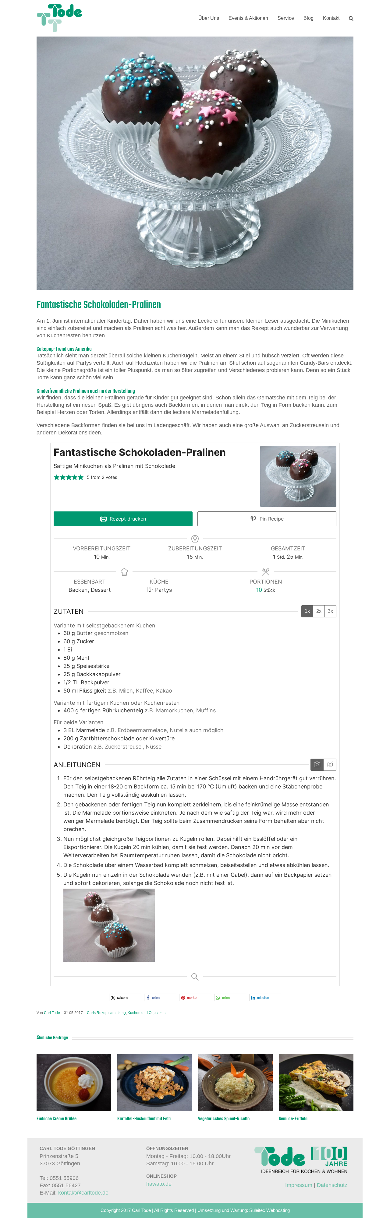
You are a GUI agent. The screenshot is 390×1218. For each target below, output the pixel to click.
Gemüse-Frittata (293, 1118)
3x (330, 611)
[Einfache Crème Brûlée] (74, 1057)
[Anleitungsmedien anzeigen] (317, 764)
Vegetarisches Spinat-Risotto (224, 1118)
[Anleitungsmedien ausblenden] (329, 764)
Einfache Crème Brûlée (56, 1118)
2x (318, 611)
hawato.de (159, 1184)
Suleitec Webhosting (269, 1210)
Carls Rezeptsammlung (106, 1013)
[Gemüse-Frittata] (316, 1057)
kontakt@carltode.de (83, 1193)
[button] (351, 18)
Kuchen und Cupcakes (146, 1013)
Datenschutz (332, 1185)
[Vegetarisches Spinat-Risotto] (235, 1057)
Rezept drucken (127, 519)
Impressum (298, 1185)
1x (307, 611)
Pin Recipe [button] (271, 519)
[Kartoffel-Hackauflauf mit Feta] (154, 1057)
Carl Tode (52, 1013)
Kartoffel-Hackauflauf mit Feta (144, 1118)
